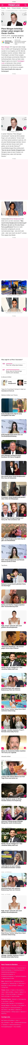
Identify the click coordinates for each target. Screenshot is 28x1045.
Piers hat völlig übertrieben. (14, 365)
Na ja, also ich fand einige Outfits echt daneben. (14, 372)
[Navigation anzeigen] (2, 5)
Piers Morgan (5, 47)
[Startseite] (14, 5)
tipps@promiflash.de (7, 391)
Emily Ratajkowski (15, 219)
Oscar (3, 49)
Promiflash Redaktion (17, 35)
